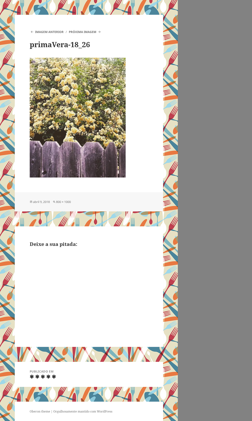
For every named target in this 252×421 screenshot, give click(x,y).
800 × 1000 (63, 202)
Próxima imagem (82, 32)
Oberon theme (40, 411)
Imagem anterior (49, 32)
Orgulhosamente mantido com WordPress (82, 411)
